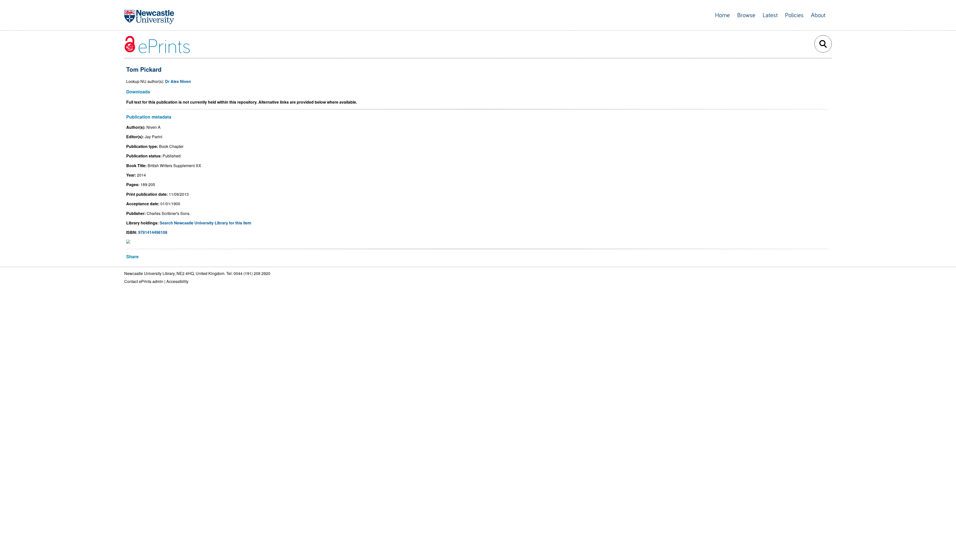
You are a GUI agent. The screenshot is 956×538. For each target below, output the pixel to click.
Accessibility (177, 281)
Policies (794, 15)
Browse (746, 15)
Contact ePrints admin (143, 281)
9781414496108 (152, 232)
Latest (770, 15)
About (818, 15)
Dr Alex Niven (178, 81)
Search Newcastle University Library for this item (205, 223)
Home (722, 15)
